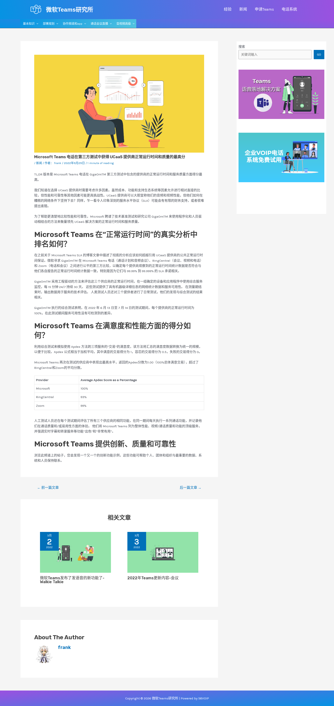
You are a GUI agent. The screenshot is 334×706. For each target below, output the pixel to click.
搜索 (242, 47)
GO (319, 54)
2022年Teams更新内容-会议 (153, 578)
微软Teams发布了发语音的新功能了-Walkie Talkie (72, 580)
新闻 (39, 163)
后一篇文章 (190, 487)
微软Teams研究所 (69, 9)
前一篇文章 (48, 487)
